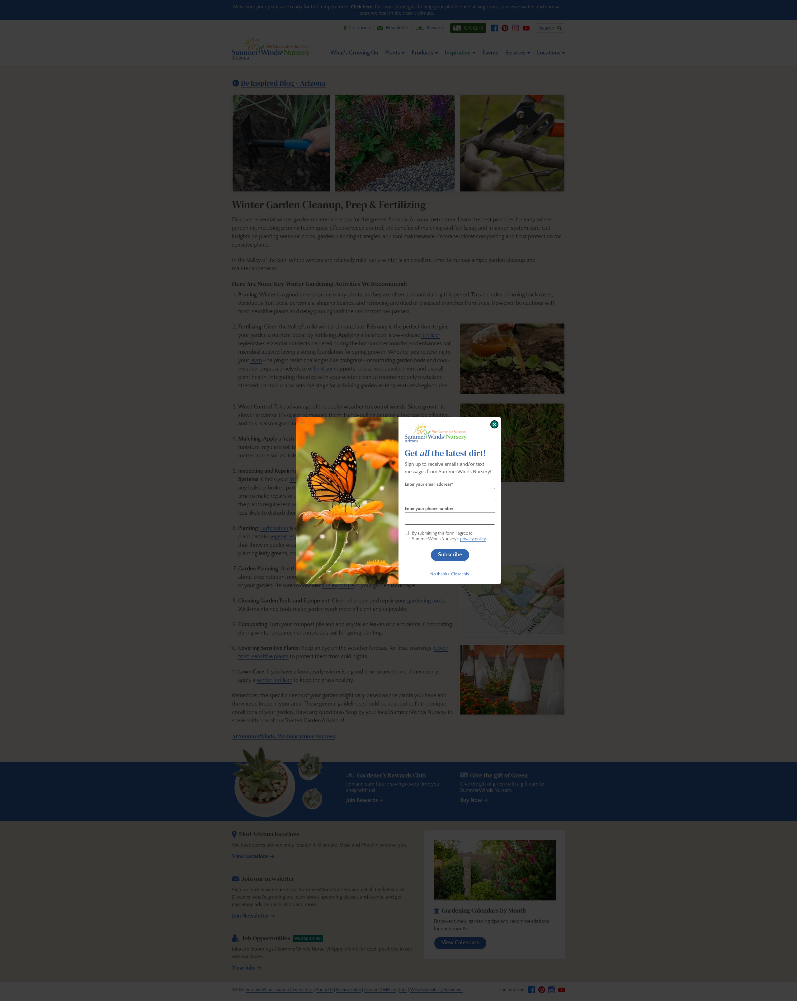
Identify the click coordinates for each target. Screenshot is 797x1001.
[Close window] (494, 424)
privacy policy (473, 538)
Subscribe (450, 555)
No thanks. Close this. (450, 574)
